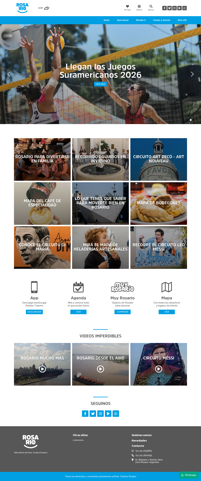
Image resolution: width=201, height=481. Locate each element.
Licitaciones (78, 440)
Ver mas (113, 88)
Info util (182, 20)
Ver (78, 312)
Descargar (34, 312)
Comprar (122, 312)
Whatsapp (190, 475)
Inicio (107, 20)
